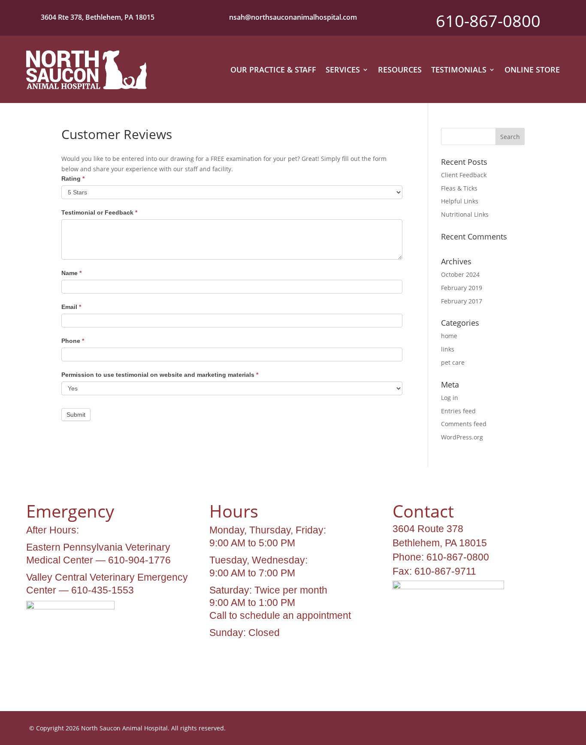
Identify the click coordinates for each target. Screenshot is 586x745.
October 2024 (460, 274)
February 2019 (461, 288)
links (447, 349)
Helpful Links (459, 201)
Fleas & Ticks (459, 188)
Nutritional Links (465, 214)
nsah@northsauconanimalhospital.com (293, 17)
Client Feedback (463, 175)
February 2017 (461, 301)
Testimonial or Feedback (99, 212)
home (449, 336)
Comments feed (463, 424)
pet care (453, 362)
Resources (400, 69)
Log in (449, 398)
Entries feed (458, 411)
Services (343, 69)
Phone (72, 340)
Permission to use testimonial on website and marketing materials (159, 374)
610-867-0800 (488, 20)
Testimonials (458, 69)
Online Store (532, 69)
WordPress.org (462, 437)
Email (71, 306)
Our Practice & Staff (273, 69)
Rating (73, 178)
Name (71, 273)
